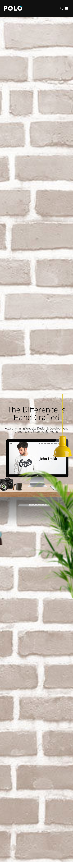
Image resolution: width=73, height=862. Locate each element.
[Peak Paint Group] (14, 8)
